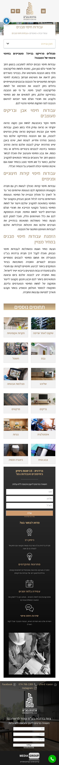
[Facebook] (13, 11)
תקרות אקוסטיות (16, 333)
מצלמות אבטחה (15, 384)
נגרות (16, 434)
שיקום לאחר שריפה (43, 333)
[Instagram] (18, 11)
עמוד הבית (42, 33)
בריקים (43, 409)
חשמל (15, 358)
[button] (43, 11)
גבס (43, 358)
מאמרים (33, 33)
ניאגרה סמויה (16, 460)
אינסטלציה (43, 434)
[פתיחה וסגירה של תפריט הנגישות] (6, 20)
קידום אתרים (24, 761)
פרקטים (16, 409)
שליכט (43, 384)
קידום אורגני (35, 761)
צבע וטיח (43, 460)
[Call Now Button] (52, 759)
